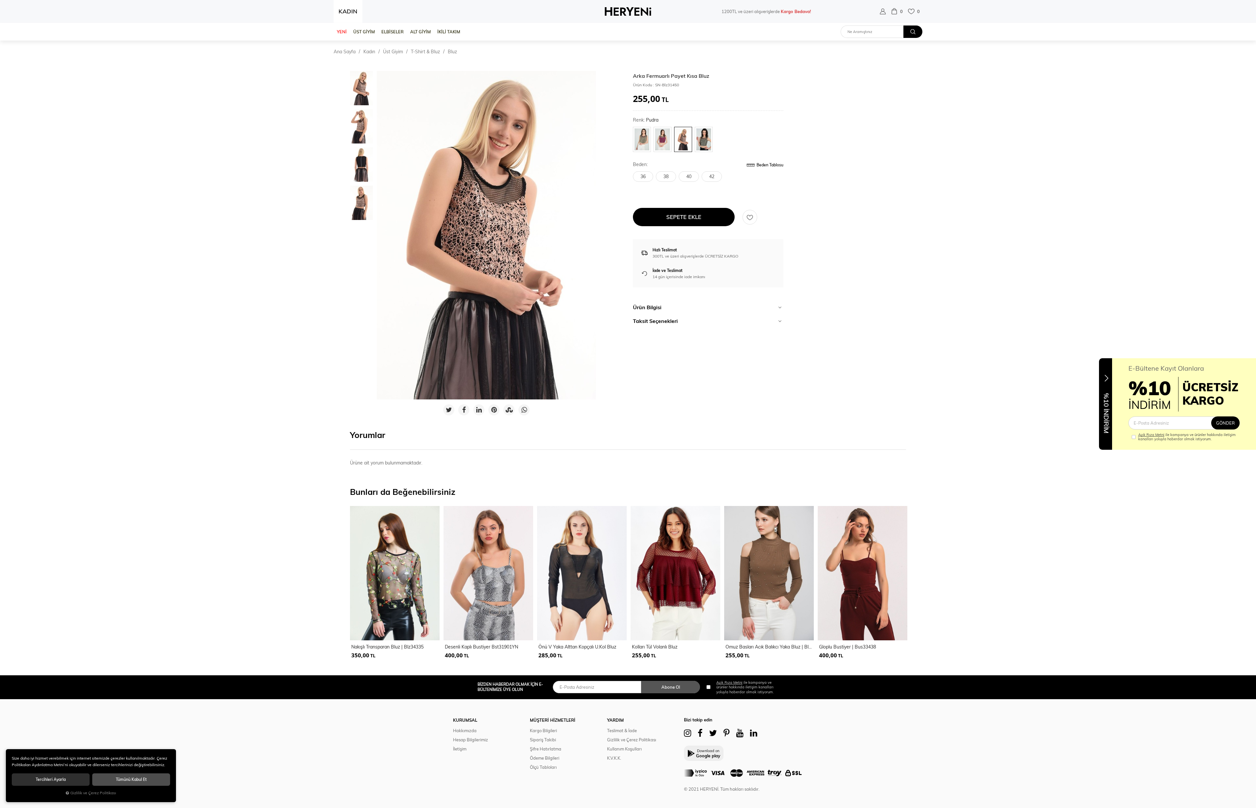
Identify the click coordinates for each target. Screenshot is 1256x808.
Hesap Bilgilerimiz (470, 739)
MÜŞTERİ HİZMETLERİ (552, 720)
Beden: (640, 164)
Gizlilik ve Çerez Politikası (631, 739)
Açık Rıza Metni (1151, 434)
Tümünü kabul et (131, 779)
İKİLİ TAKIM (448, 31)
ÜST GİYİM (364, 31)
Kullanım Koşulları (624, 748)
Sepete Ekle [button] (683, 216)
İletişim (459, 748)
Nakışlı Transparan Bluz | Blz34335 (387, 647)
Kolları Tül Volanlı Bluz (654, 647)
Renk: (645, 120)
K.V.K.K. (614, 758)
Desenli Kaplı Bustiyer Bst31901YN (481, 647)
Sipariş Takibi (543, 739)
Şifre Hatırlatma (545, 748)
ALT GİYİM (420, 31)
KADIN (348, 11)
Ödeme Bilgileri (544, 758)
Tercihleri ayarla (51, 779)
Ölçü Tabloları (543, 767)
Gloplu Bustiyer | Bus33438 (847, 647)
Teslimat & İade (622, 730)
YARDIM (615, 720)
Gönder (1225, 423)
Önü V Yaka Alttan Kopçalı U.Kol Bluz (577, 647)
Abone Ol (670, 687)
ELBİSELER (392, 31)
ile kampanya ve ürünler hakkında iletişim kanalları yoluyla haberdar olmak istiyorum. (1187, 437)
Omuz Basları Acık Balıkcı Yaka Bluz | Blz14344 (769, 647)
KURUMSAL (465, 720)
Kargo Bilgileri (543, 730)
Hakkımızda (465, 730)
